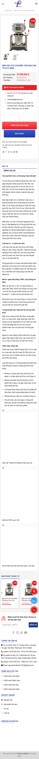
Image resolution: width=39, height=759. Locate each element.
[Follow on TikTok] (21, 632)
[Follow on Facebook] (13, 632)
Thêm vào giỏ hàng (19, 125)
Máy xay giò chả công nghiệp (24, 10)
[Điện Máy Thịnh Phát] (17, 4)
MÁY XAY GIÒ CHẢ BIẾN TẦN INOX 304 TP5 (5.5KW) (9, 599)
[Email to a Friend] (11, 152)
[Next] (33, 34)
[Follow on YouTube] (25, 632)
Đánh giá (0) (9, 170)
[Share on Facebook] (6, 152)
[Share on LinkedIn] (17, 152)
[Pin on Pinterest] (14, 152)
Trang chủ (8, 10)
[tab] (19, 166)
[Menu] (3, 3)
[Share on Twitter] (9, 152)
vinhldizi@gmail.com (15, 99)
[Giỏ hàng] (36, 3)
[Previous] (5, 34)
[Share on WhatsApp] (3, 152)
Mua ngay (19, 134)
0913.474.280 (15, 93)
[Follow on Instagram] (17, 632)
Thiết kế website (22, 754)
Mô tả (5, 166)
